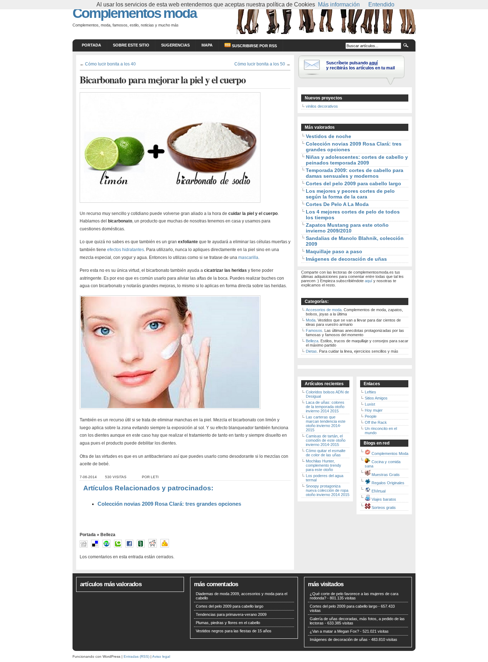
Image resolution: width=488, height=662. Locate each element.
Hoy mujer (374, 410)
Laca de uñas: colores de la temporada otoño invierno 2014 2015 (325, 406)
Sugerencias (175, 45)
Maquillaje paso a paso (334, 251)
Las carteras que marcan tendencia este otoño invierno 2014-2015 (325, 423)
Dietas (311, 351)
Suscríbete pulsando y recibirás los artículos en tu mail (360, 65)
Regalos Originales (388, 483)
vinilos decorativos (322, 106)
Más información (339, 4)
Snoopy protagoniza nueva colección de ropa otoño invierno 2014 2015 (327, 490)
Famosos (314, 330)
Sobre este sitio (131, 45)
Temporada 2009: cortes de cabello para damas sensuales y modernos (354, 173)
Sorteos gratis (384, 507)
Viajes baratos (384, 499)
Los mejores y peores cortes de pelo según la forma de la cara (350, 194)
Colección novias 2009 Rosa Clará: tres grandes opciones (169, 504)
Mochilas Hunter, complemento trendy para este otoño (323, 465)
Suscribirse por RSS (254, 46)
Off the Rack (376, 422)
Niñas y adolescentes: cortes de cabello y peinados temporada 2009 (357, 160)
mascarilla (247, 257)
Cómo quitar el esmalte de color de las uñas (325, 452)
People (371, 416)
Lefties (370, 392)
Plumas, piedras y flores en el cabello (228, 623)
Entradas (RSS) (136, 656)
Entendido (381, 4)
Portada (91, 45)
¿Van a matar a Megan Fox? (334, 631)
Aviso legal (161, 656)
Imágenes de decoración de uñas (346, 259)
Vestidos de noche (328, 136)
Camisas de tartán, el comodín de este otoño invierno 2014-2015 (325, 440)
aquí (368, 281)
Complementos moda (134, 13)
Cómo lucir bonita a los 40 (110, 64)
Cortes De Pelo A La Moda (337, 204)
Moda (310, 320)
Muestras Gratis (386, 474)
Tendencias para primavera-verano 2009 (231, 614)
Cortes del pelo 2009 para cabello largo (353, 183)
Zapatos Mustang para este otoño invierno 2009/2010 (347, 228)
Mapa (207, 45)
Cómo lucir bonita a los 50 (259, 64)
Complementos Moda (390, 453)
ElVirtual (378, 491)
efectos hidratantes (125, 249)
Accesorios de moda (324, 310)
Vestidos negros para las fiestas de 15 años (234, 631)
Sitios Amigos (376, 398)
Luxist (370, 404)
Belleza (107, 534)
